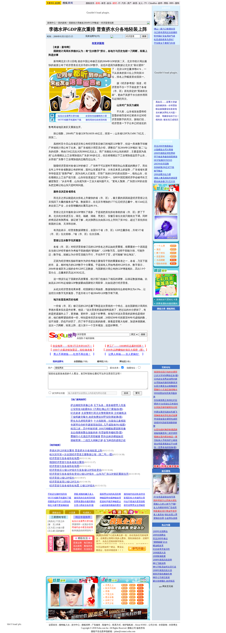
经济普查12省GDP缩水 (61, 478)
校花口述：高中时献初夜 (84, 428)
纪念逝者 (76, 413)
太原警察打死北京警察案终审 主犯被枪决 (103, 413)
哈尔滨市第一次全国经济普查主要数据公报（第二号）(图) (81, 454)
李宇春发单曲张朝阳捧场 (165, 156)
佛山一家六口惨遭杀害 (164, 29)
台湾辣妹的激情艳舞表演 (165, 382)
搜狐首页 (90, 3)
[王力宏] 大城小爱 (56, 527)
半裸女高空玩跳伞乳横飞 (165, 412)
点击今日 (166, 8)
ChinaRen (152, 3)
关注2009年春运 (160, 538)
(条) (81, 361)
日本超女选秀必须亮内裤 (165, 379)
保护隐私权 (128, 625)
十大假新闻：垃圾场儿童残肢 (110, 421)
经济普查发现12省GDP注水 (64, 481)
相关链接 (55, 445)
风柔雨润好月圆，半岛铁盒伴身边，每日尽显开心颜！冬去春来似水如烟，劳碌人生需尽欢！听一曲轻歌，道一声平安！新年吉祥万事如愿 (122, 543)
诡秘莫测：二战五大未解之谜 (87, 440)
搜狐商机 (171, 308)
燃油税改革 (158, 545)
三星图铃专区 (58, 517)
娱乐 (109, 3)
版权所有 (140, 628)
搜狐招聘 (86, 625)
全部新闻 (163, 625)
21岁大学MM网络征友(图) (166, 375)
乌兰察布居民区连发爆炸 (165, 32)
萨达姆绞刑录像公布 (82, 405)
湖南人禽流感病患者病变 (165, 178)
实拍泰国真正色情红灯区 (165, 400)
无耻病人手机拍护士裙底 (165, 440)
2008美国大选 (159, 552)
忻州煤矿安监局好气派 (164, 36)
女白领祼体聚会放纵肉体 (84, 432)
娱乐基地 (166, 471)
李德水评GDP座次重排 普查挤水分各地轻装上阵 (75, 450)
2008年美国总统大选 (162, 570)
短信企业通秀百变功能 (82, 521)
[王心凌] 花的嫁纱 (56, 531)
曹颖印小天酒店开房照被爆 (85, 436)
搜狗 (177, 3)
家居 (135, 3)
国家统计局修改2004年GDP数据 (84, 23)
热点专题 (166, 525)
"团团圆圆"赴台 (160, 542)
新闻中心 (51, 23)
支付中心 (75, 625)
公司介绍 (152, 625)
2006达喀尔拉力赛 (162, 174)
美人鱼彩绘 (158, 514)
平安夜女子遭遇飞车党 (164, 43)
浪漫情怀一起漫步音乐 (82, 524)
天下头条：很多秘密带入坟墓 (110, 405)
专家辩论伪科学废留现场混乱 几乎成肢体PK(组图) (98, 424)
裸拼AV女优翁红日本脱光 (166, 404)
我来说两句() (92, 36)
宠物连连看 (158, 518)
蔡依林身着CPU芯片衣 (164, 181)
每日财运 (88, 542)
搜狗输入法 (64, 625)
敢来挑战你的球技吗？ (82, 530)
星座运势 (77, 542)
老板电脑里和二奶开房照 (165, 433)
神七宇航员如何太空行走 (164, 567)
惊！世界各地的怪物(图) (165, 447)
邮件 (160, 3)
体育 (103, 3)
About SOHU (141, 625)
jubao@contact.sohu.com (124, 631)
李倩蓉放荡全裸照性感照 (165, 419)
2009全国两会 (159, 535)
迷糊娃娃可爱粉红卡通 (166, 299)
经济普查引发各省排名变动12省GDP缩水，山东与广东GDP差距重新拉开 (89, 474)
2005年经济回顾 (161, 163)
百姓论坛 (166, 367)
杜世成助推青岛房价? (164, 39)
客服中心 (106, 625)
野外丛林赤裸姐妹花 (112, 436)
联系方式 (116, 625)
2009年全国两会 (160, 531)
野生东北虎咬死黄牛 (82, 421)
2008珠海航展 (159, 556)
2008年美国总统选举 (162, 559)
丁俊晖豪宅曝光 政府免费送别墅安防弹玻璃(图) (97, 417)
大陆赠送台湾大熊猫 (163, 149)
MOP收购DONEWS (163, 160)
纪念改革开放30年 (161, 549)
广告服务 (96, 625)
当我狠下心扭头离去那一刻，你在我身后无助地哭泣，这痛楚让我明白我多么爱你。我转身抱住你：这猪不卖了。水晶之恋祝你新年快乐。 (122, 534)
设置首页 (53, 625)
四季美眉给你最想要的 (166, 303)
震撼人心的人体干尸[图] (164, 504)
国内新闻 (62, 23)
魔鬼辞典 (88, 546)
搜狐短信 (56, 512)
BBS (172, 3)
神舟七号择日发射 (161, 577)
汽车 (124, 3)
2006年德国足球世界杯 (164, 153)
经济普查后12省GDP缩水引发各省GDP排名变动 (75, 470)
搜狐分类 (161, 308)
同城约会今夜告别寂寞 (82, 527)
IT (119, 3)
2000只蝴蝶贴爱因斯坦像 (112, 428)
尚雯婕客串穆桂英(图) (111, 432)
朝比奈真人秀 (171, 514)
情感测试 (77, 549)
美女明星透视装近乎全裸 (165, 444)
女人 (141, 3)
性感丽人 (87, 512)
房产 (129, 3)
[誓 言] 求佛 (54, 524)
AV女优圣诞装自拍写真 (164, 497)
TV (145, 3)
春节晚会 (158, 171)
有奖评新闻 (98, 43)
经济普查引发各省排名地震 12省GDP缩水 (72, 485)
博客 (166, 3)
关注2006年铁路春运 (163, 146)
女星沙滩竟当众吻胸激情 (165, 386)
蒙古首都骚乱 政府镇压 (164, 581)
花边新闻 (77, 546)
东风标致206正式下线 (164, 167)
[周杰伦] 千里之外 (56, 521)
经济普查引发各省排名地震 (64, 458)
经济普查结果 (107, 23)
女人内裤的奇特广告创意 (165, 507)
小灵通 (72, 512)
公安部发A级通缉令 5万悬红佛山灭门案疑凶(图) (97, 409)
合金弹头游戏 (171, 518)
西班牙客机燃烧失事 (162, 574)
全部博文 (173, 625)
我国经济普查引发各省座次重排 (66, 462)
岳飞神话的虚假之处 (114, 440)
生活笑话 (88, 549)
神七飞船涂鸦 (159, 563)
